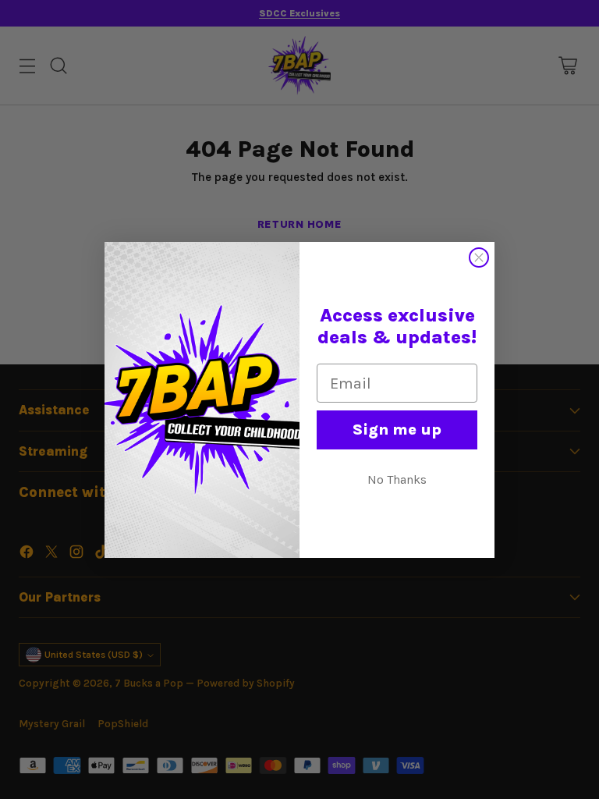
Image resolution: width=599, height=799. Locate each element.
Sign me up (397, 430)
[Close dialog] (479, 257)
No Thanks (397, 479)
